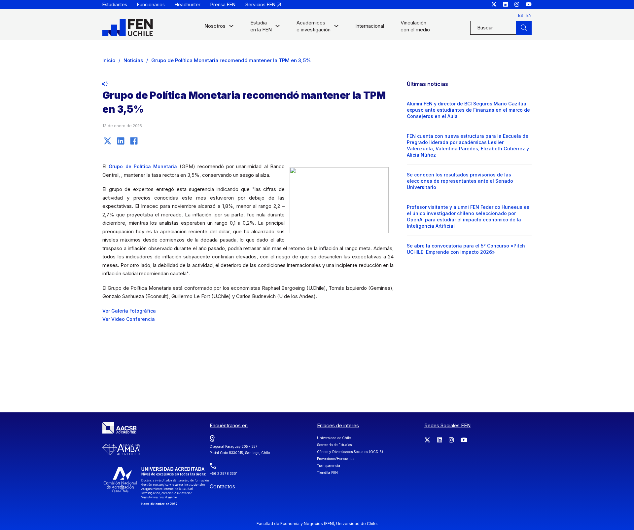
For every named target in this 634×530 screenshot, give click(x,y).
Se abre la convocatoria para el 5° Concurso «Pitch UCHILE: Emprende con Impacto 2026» (466, 249)
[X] (107, 141)
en (529, 15)
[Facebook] (134, 141)
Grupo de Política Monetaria (143, 166)
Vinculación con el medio (415, 26)
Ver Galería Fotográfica (129, 311)
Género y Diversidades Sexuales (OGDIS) (350, 452)
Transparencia (328, 466)
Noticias (133, 60)
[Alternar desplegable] (231, 27)
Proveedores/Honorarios (335, 459)
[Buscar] (524, 28)
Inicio (108, 60)
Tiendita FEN (327, 472)
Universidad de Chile (334, 438)
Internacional (369, 26)
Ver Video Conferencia (128, 319)
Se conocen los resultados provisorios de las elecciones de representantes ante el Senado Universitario (460, 181)
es (520, 15)
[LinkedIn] (120, 141)
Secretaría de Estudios (334, 445)
